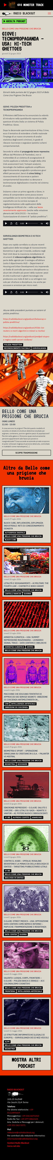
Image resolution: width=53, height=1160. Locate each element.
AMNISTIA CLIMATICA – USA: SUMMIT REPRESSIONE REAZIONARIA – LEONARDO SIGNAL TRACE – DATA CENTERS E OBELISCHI (25, 640)
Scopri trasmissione (26, 452)
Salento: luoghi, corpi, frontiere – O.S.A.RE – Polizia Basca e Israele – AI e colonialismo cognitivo (24, 981)
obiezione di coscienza (16, 707)
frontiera (10, 991)
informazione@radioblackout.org (22, 1138)
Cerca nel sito (13, 1146)
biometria (10, 764)
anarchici (37, 817)
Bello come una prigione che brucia (21, 28)
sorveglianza (39, 348)
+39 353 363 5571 (16, 1125)
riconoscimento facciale (17, 348)
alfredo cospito (21, 817)
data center (11, 934)
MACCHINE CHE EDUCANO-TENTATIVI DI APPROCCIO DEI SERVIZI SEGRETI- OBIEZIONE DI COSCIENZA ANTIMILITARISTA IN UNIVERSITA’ (26, 697)
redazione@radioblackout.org (20, 1132)
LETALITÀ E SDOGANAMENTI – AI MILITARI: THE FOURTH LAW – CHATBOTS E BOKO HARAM (26, 584)
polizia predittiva (13, 344)
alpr (7, 1041)
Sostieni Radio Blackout (18, 1143)
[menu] (44, 13)
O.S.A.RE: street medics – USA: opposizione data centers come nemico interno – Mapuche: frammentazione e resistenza (26, 924)
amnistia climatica (14, 647)
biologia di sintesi (14, 877)
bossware (22, 764)
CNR (7, 703)
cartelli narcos (13, 593)
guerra (27, 593)
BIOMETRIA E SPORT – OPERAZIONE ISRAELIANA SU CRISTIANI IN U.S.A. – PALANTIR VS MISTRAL (26, 753)
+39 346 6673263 (30, 1115)
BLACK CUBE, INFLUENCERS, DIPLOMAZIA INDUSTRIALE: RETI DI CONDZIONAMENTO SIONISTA (24, 525)
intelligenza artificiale (23, 703)
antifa (30, 647)
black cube (10, 539)
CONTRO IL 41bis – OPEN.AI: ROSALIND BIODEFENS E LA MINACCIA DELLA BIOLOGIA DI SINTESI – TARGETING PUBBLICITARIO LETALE (26, 864)
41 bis (7, 817)
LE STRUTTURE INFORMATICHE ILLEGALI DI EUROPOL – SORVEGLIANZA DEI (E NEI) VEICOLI (26, 1036)
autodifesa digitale (15, 532)
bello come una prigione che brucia (23, 536)
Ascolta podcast (15, 21)
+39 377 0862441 (29, 1119)
